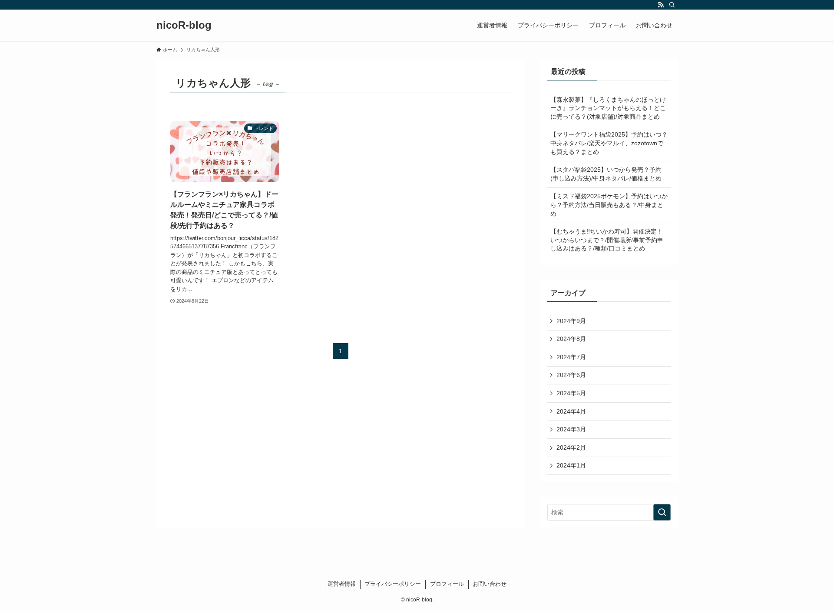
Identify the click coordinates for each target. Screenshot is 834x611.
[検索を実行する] (662, 512)
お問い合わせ (489, 584)
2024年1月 (571, 465)
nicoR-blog (184, 25)
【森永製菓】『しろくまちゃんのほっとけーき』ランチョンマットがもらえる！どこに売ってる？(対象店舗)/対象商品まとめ (608, 108)
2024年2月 (571, 447)
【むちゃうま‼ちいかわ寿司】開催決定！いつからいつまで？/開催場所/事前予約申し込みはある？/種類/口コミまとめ (606, 240)
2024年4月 (571, 411)
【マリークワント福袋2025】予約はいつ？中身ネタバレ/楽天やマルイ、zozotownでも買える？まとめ (609, 143)
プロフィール (447, 584)
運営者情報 (342, 584)
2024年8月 (571, 338)
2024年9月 (571, 320)
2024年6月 (571, 374)
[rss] (660, 5)
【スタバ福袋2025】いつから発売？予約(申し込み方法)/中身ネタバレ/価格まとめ (606, 174)
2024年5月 (571, 393)
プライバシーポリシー (392, 584)
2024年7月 (571, 357)
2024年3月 (571, 429)
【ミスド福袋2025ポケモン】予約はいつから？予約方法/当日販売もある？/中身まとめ (609, 205)
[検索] (672, 5)
